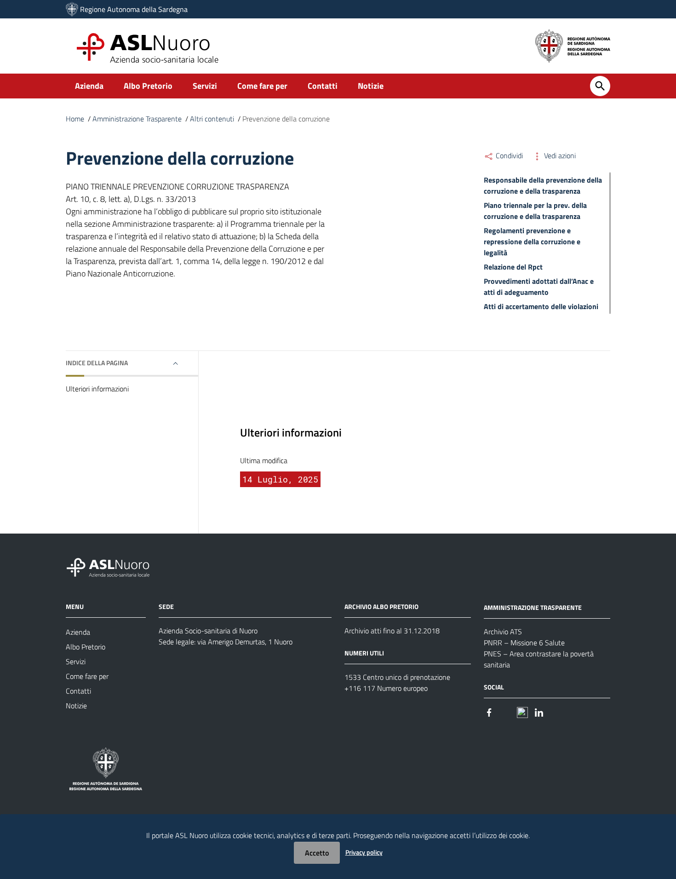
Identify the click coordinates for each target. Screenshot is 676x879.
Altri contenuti (212, 118)
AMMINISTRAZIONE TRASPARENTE (533, 607)
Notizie (371, 86)
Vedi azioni (559, 155)
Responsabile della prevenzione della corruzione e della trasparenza (543, 185)
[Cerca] (600, 86)
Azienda (89, 86)
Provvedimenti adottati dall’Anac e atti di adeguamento (539, 287)
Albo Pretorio (148, 86)
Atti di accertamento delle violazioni (541, 306)
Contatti (323, 86)
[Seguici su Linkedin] (538, 712)
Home (75, 118)
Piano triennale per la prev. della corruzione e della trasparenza (535, 211)
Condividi (508, 155)
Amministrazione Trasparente (137, 118)
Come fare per (262, 86)
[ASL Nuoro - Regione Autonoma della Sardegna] (113, 566)
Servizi (205, 86)
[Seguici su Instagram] (505, 712)
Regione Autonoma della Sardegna (134, 9)
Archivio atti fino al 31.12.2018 (392, 630)
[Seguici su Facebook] (489, 712)
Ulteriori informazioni (97, 388)
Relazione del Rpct (513, 266)
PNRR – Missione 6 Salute (524, 642)
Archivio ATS (503, 631)
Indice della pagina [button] (97, 363)
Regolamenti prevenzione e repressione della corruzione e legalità (532, 241)
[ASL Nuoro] (72, 9)
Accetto (317, 852)
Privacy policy (364, 852)
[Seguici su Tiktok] (522, 712)
